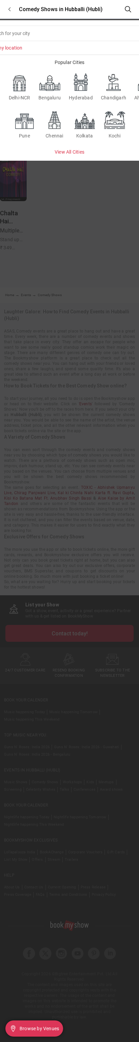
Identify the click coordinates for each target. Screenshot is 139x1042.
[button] (9, 9)
